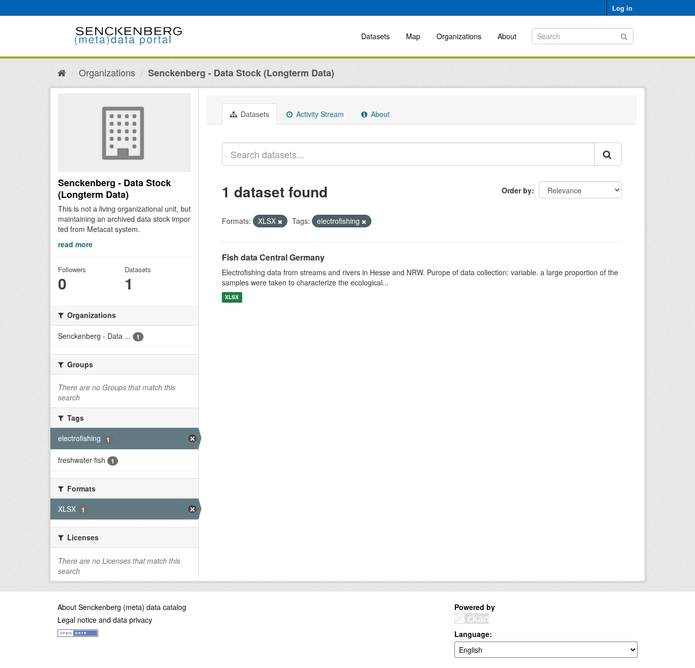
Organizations (459, 36)
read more (75, 244)
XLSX (232, 297)
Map (413, 36)
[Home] (61, 72)
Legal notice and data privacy (104, 620)
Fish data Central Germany (273, 257)
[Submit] (624, 35)
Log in (622, 8)
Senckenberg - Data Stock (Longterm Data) (241, 72)
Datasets (375, 36)
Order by (517, 190)
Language (471, 634)
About (507, 36)
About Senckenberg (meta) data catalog (121, 607)
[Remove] (280, 221)
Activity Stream (319, 114)
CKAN (471, 618)
